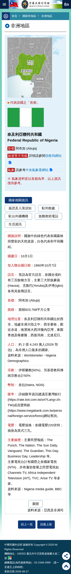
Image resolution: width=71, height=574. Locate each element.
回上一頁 (27, 524)
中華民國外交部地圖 (9, 558)
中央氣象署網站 (36, 170)
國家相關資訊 (18, 200)
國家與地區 (29, 15)
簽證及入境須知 (20, 208)
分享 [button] (66, 556)
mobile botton (4, 4)
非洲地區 (46, 15)
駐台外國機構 (18, 216)
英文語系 (66, 4)
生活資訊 (15, 224)
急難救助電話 (48, 216)
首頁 (14, 15)
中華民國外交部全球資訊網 (35, 4)
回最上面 (46, 524)
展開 (35, 504)
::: (5, 533)
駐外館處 (48, 208)
